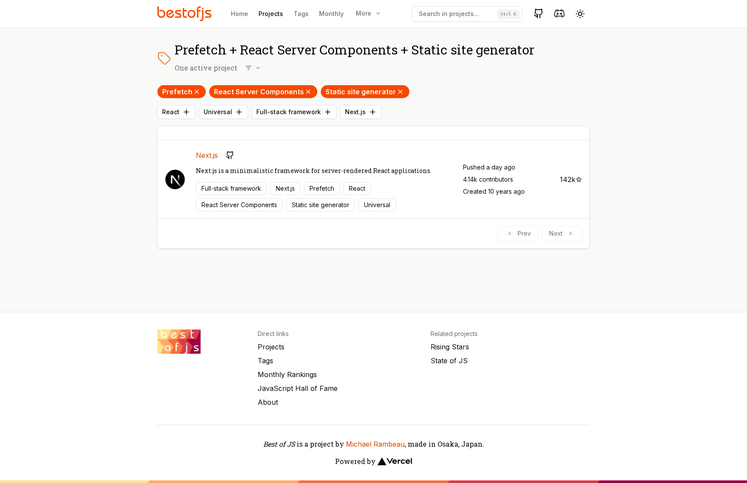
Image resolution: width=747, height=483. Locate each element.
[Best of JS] (185, 14)
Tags (301, 13)
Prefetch (177, 91)
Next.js (355, 111)
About (268, 402)
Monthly (331, 13)
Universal (218, 111)
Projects (271, 13)
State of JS (449, 360)
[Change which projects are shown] (253, 68)
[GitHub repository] (230, 155)
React (170, 111)
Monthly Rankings (287, 374)
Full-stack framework (288, 111)
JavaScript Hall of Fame (298, 388)
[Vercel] (394, 461)
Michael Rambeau (375, 444)
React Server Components (259, 91)
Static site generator (361, 91)
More (363, 13)
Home (239, 13)
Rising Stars (450, 346)
